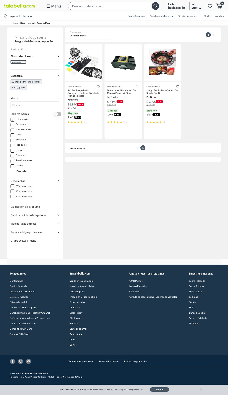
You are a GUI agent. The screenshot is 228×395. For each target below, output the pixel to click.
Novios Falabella (138, 286)
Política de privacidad (135, 361)
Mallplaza (194, 323)
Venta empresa (77, 291)
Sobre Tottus (195, 291)
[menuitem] (186, 16)
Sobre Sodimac (196, 286)
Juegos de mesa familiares (26, 81)
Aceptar (159, 389)
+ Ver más (21, 171)
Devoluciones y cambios (22, 291)
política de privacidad (122, 389)
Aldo (72, 339)
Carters (73, 344)
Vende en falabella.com (81, 280)
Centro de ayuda (18, 286)
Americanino (76, 334)
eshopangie (16, 62)
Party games (18, 87)
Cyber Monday (77, 302)
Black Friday (76, 312)
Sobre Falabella (197, 280)
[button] (113, 6)
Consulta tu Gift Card (21, 328)
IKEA (191, 307)
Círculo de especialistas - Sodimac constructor (153, 296)
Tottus (192, 302)
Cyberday (75, 307)
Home (15, 23)
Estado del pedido (19, 302)
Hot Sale (74, 323)
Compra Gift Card (19, 334)
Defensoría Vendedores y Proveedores (30, 318)
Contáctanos (16, 280)
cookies (139, 389)
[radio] (68, 122)
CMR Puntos (136, 280)
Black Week (76, 318)
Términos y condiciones (80, 361)
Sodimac (193, 296)
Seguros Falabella (198, 318)
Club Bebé (134, 291)
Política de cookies (109, 361)
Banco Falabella (197, 312)
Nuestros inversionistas (82, 286)
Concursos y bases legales (23, 307)
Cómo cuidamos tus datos (23, 323)
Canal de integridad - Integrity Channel (30, 312)
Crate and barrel (78, 328)
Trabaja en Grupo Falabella (83, 296)
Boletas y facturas (19, 296)
